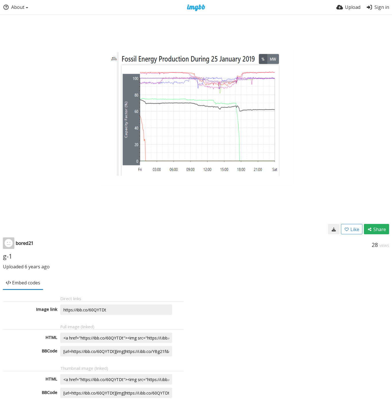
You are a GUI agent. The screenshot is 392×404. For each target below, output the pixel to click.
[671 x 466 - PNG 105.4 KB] (333, 229)
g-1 (7, 256)
